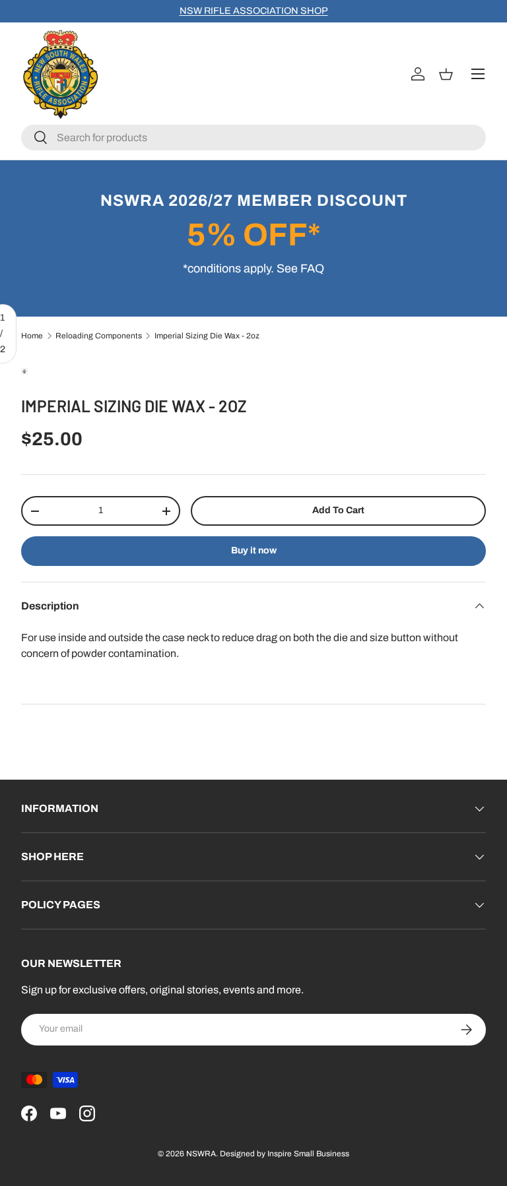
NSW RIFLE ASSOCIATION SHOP (254, 10)
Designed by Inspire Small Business (284, 1153)
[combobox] (253, 137)
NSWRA (201, 1153)
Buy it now (254, 550)
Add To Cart (338, 510)
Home (32, 336)
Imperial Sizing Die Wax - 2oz (206, 336)
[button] (447, 73)
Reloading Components (98, 336)
